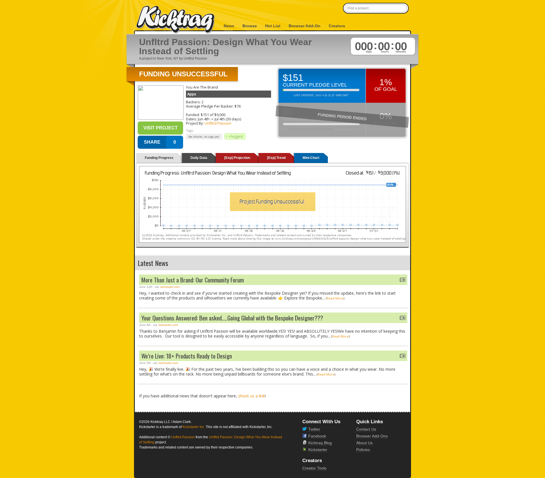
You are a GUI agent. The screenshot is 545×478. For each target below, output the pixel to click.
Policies (363, 449)
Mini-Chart (311, 158)
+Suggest (236, 136)
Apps (191, 94)
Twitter (314, 429)
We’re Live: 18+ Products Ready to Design (186, 355)
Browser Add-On (304, 26)
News (229, 26)
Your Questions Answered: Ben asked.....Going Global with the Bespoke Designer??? (232, 317)
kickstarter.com (170, 286)
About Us (364, 443)
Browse (249, 26)
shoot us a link (251, 396)
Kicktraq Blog (320, 443)
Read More (335, 298)
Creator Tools (314, 468)
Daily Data (198, 158)
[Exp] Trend (276, 158)
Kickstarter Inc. (194, 427)
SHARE (152, 142)
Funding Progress (159, 158)
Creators (337, 26)
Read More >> (344, 129)
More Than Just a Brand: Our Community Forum (192, 279)
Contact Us (366, 429)
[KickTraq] (175, 20)
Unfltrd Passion (218, 123)
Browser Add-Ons (372, 436)
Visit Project (160, 127)
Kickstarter (317, 449)
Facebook (317, 436)
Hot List (272, 26)
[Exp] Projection (237, 158)
